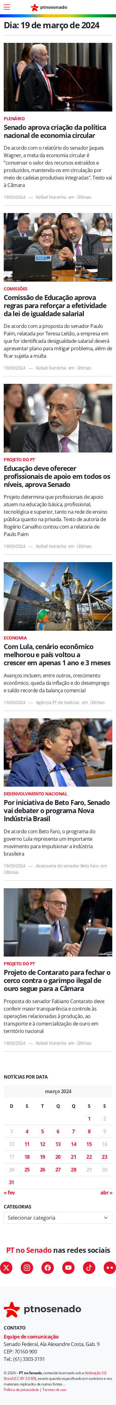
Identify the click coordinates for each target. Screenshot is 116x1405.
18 (27, 1156)
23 (104, 1156)
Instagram (27, 1268)
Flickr (110, 1268)
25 (27, 1169)
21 (73, 1156)
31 (11, 1182)
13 (58, 1144)
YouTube (68, 1268)
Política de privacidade (21, 1389)
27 (58, 1169)
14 (73, 1144)
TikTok (89, 1268)
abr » (107, 1192)
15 (89, 1144)
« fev (9, 1192)
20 (58, 1156)
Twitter (6, 1268)
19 (42, 1156)
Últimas (84, 197)
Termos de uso (54, 1389)
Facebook (47, 1268)
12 (42, 1144)
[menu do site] (6, 7)
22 (89, 1156)
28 (73, 1169)
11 (27, 1144)
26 (42, 1169)
